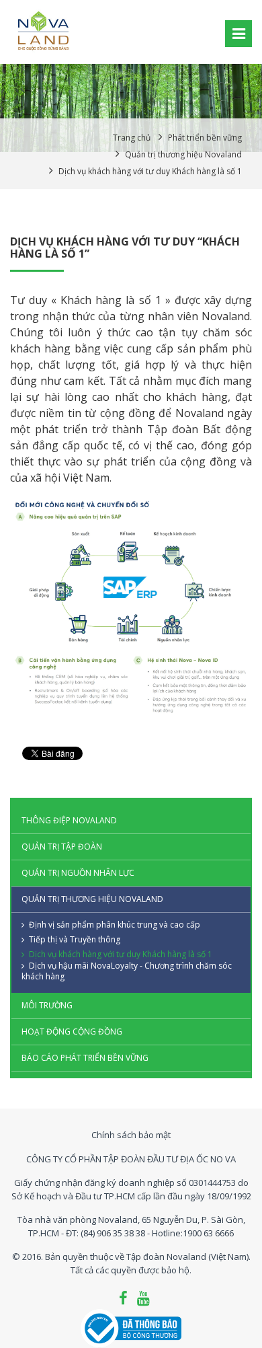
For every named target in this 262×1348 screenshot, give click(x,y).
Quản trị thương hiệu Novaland (92, 899)
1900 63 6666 (208, 1233)
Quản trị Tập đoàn (61, 846)
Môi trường (47, 1005)
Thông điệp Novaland (69, 820)
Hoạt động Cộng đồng (71, 1031)
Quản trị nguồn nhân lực (77, 872)
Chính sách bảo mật (131, 1135)
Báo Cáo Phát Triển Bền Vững (84, 1057)
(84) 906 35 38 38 (113, 1233)
